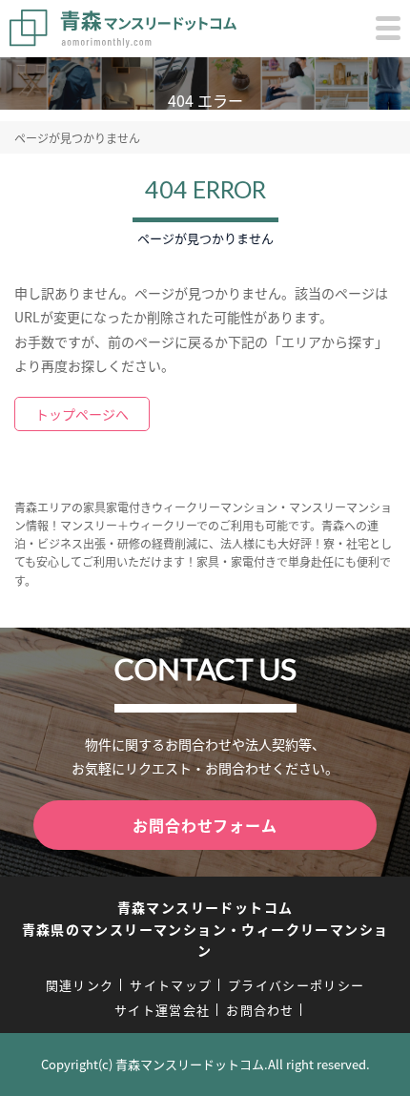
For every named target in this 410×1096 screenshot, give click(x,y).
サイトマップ (171, 985)
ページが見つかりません (77, 138)
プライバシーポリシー (296, 985)
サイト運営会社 (162, 1009)
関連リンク (80, 985)
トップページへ (82, 414)
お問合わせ (260, 1009)
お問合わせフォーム (205, 825)
